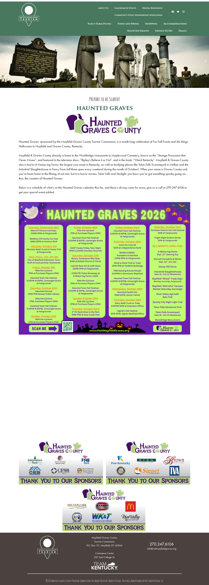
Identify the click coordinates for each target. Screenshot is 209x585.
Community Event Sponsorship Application (138, 15)
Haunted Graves (138, 30)
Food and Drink (128, 23)
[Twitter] (178, 11)
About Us (103, 8)
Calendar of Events (125, 8)
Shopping (151, 23)
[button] (3, 61)
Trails (182, 30)
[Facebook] (173, 11)
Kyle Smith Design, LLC (154, 581)
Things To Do (163, 30)
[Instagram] (183, 11)
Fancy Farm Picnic (100, 23)
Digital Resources (152, 8)
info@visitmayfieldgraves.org (161, 548)
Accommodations (175, 23)
